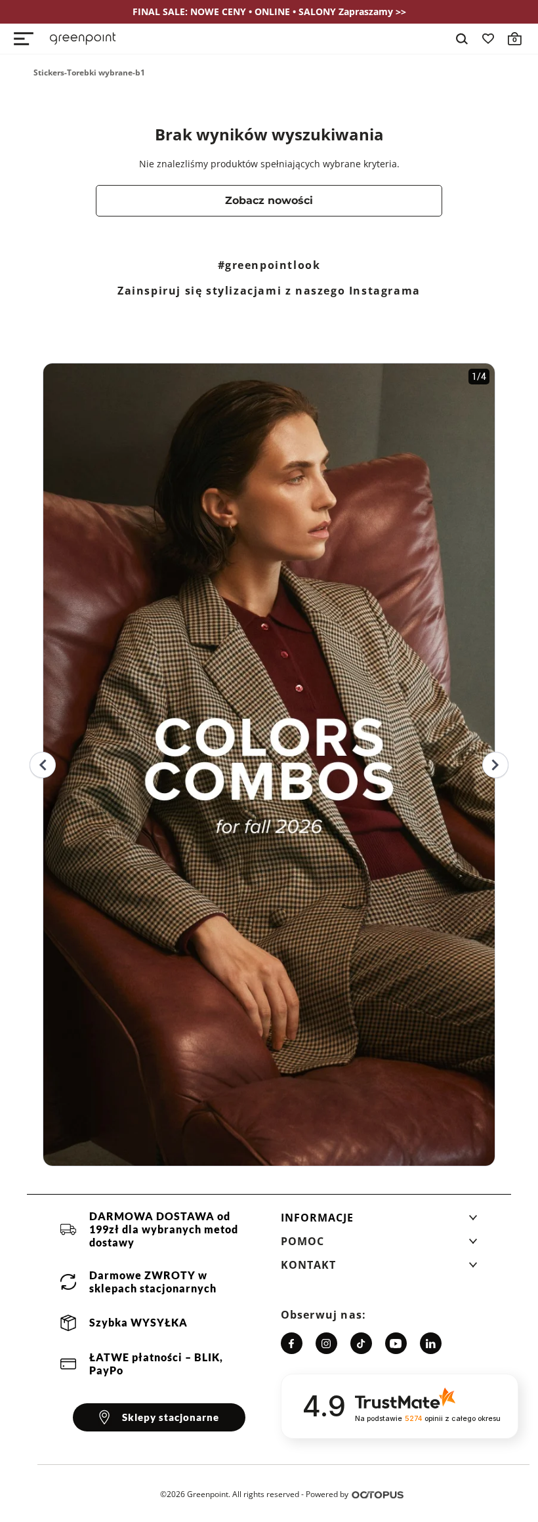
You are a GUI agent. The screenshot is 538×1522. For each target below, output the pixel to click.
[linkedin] (431, 1343)
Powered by (327, 1494)
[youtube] (396, 1343)
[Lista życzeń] (488, 39)
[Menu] (23, 39)
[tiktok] (361, 1343)
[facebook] (291, 1343)
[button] (379, 1221)
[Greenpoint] (82, 38)
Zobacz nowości (269, 200)
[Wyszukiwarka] (462, 39)
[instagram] (326, 1343)
